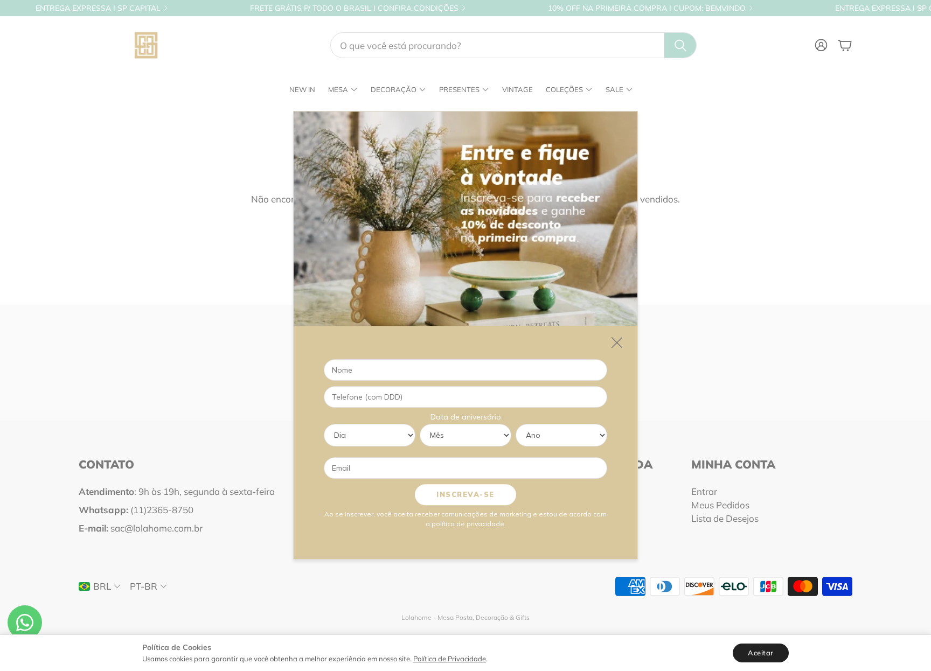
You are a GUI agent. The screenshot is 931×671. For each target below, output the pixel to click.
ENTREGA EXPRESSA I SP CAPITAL (98, 8)
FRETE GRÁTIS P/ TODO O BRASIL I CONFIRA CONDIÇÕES (354, 8)
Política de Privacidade (449, 658)
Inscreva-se (465, 495)
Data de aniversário (465, 417)
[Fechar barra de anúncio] (920, 8)
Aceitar (761, 652)
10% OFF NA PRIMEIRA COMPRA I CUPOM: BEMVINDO (647, 8)
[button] (513, 45)
